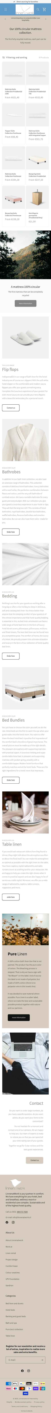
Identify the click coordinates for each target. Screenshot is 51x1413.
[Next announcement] (46, 19)
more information (19, 1017)
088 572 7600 (22, 1211)
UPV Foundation (12, 1279)
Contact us (11, 408)
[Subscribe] (42, 1360)
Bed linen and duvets (14, 1303)
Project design (12, 1259)
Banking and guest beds (16, 1316)
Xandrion (9, 1285)
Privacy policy (39, 1402)
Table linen (10, 1335)
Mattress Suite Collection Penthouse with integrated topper (37, 133)
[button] (6, 9)
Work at (9, 1246)
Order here (11, 532)
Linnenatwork (24, 1399)
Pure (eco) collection (14, 1329)
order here (11, 897)
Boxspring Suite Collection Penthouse (13, 214)
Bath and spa (11, 1323)
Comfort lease (12, 1266)
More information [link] (25, 303)
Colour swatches (13, 1272)
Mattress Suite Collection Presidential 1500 (13, 91)
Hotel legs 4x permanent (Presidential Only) (35, 215)
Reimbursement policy (23, 1402)
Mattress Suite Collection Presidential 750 (37, 91)
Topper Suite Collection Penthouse (13, 132)
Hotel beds (10, 1310)
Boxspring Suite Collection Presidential (37, 175)
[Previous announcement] (5, 19)
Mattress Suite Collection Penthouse (13, 175)
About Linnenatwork (14, 1240)
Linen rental (11, 1253)
